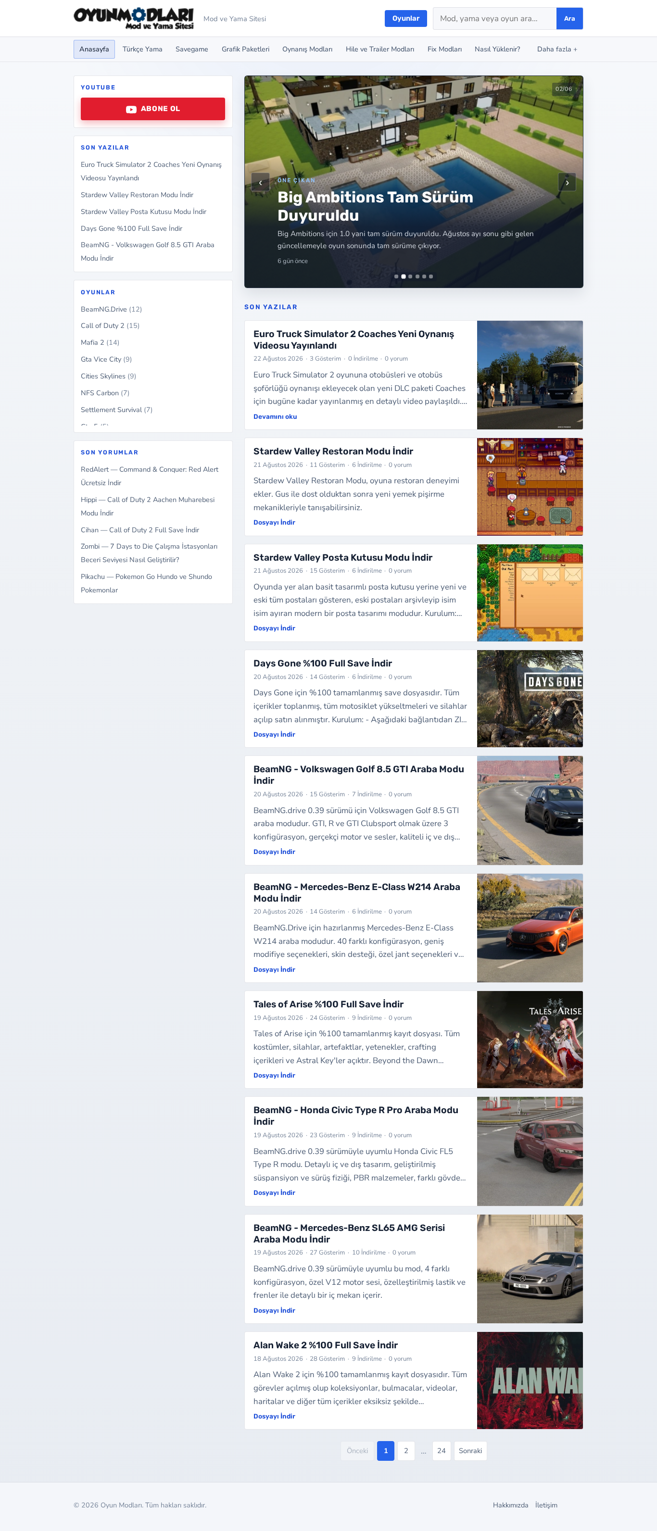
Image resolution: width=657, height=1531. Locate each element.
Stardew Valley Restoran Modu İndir (137, 195)
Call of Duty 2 (110, 326)
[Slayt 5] (424, 276)
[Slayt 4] (417, 276)
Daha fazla (557, 49)
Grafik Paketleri (245, 49)
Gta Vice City (106, 359)
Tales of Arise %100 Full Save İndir (328, 1004)
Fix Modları (445, 49)
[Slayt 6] (431, 276)
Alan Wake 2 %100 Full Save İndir (325, 1345)
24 (441, 1451)
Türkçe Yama (143, 49)
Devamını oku (275, 416)
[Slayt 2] (403, 277)
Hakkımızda (511, 1505)
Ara (569, 18)
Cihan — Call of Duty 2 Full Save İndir (140, 530)
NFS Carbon (105, 393)
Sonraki (470, 1451)
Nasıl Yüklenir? (497, 49)
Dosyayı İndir (274, 522)
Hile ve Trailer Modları (380, 49)
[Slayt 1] (396, 276)
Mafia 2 (100, 343)
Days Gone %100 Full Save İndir (131, 228)
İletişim (546, 1505)
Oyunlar (405, 18)
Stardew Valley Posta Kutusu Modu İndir (143, 211)
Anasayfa (94, 49)
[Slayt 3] (410, 276)
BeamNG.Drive (111, 309)
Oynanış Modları (307, 49)
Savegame (192, 49)
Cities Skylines (109, 376)
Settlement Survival (117, 410)
